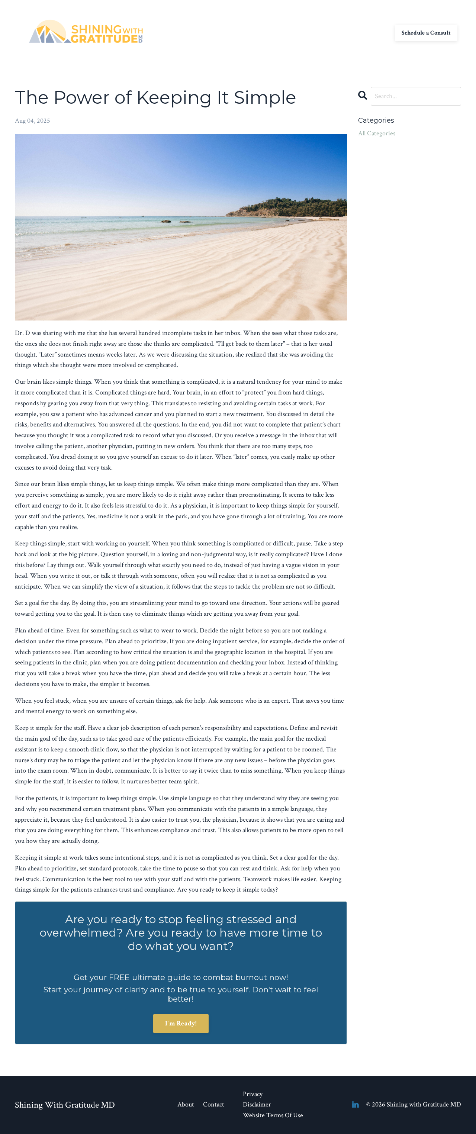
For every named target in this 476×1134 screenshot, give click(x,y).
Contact (295, 33)
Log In (378, 33)
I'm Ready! (181, 1023)
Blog (357, 33)
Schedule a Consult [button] (426, 33)
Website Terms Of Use (273, 1115)
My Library (328, 33)
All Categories (376, 133)
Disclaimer (257, 1104)
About (269, 33)
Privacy (253, 1094)
